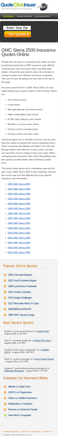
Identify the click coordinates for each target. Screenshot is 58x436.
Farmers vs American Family (22, 409)
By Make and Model (24, 16)
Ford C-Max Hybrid (44, 356)
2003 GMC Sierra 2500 (19, 247)
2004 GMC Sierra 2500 (19, 252)
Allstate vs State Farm (19, 386)
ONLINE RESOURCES (11, 431)
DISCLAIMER (35, 431)
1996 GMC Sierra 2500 (19, 213)
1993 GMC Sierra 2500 (19, 198)
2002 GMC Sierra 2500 (19, 242)
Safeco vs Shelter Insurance (22, 398)
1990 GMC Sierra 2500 (19, 184)
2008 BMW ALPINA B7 (19, 309)
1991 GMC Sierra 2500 (19, 189)
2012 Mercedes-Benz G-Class (23, 303)
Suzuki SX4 (43, 328)
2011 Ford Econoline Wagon (22, 280)
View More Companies (19, 415)
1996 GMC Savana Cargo (21, 314)
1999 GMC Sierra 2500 (19, 228)
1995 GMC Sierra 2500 (19, 208)
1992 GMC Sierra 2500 (19, 193)
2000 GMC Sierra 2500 (19, 233)
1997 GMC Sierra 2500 (19, 218)
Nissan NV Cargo (42, 337)
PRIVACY (25, 431)
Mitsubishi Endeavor (14, 367)
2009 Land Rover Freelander (22, 286)
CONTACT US (48, 431)
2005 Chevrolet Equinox (20, 274)
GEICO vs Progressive (20, 392)
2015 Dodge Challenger (20, 297)
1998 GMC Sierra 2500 (19, 223)
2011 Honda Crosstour (19, 292)
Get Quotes (8, 16)
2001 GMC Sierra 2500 (19, 238)
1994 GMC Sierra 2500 (19, 203)
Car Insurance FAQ (42, 16)
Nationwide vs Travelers (20, 403)
